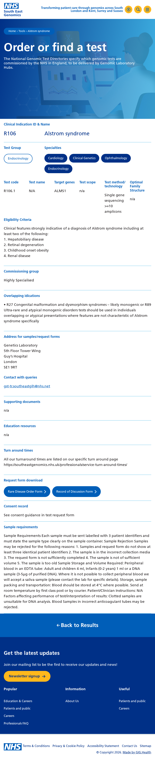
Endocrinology (58, 169)
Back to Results (79, 625)
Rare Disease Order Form (25, 491)
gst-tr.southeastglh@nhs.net (27, 386)
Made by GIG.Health (137, 752)
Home (12, 31)
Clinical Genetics (84, 158)
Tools (22, 31)
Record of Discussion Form (74, 491)
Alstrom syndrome (39, 31)
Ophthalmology (116, 158)
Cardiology (56, 158)
